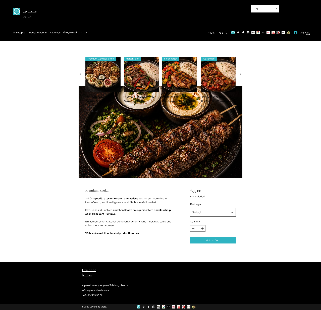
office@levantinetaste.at (75, 32)
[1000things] (273, 32)
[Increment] (202, 228)
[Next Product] (240, 74)
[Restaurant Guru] (278, 32)
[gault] (268, 32)
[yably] (283, 32)
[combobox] (213, 212)
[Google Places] (238, 32)
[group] (160, 85)
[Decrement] (193, 228)
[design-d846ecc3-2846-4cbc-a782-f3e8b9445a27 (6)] (233, 32)
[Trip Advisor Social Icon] (253, 32)
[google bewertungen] (258, 32)
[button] (308, 32)
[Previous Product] (81, 74)
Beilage (196, 204)
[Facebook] (243, 32)
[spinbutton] (197, 228)
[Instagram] (248, 32)
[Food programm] (288, 32)
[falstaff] (263, 32)
